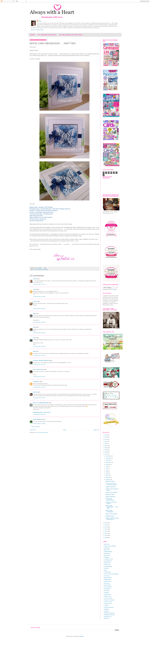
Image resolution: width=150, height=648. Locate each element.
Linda (34, 289)
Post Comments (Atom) (42, 432)
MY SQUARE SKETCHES (47, 35)
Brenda (35, 392)
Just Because (107, 572)
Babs (34, 313)
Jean (34, 327)
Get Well (106, 568)
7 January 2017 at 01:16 (39, 414)
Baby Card (106, 549)
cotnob (35, 301)
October (108, 460)
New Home (107, 583)
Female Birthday (37, 269)
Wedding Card (107, 616)
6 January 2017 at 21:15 (39, 397)
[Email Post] (45, 267)
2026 (105, 435)
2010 (105, 535)
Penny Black (107, 588)
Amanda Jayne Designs (110, 546)
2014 (105, 527)
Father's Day (107, 564)
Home (64, 429)
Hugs (105, 570)
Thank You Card (108, 601)
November (108, 458)
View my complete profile (37, 29)
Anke (34, 337)
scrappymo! (36, 381)
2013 (105, 529)
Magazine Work (108, 577)
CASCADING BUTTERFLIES (109, 499)
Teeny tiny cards (108, 598)
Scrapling (106, 592)
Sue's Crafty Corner (38, 369)
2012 (105, 531)
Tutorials (106, 605)
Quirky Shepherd (37, 419)
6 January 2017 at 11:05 (39, 364)
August (108, 464)
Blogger (82, 636)
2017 (105, 454)
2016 (105, 522)
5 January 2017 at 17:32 (39, 284)
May (107, 471)
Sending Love (107, 594)
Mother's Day (107, 581)
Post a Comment (36, 426)
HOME (32, 35)
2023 (105, 441)
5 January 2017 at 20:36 (39, 322)
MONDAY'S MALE (109, 481)
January (108, 479)
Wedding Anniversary (109, 614)
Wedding (106, 611)
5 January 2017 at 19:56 (39, 296)
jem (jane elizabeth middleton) (41, 360)
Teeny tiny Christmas (109, 600)
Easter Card (107, 562)
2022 (105, 443)
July (107, 466)
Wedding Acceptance (109, 613)
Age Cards (106, 544)
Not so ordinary (108, 586)
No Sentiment (107, 585)
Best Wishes (107, 553)
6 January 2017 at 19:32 (39, 387)
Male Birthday (45, 269)
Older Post (96, 429)
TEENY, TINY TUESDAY (111, 492)
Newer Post (33, 429)
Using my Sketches (109, 607)
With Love (106, 618)
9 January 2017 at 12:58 (39, 423)
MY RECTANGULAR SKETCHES (70, 35)
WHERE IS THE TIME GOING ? (110, 503)
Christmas (106, 557)
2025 (105, 437)
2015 (105, 524)
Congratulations (108, 560)
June (107, 468)
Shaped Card (107, 596)
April (107, 473)
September (109, 462)
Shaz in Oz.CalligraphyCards (40, 402)
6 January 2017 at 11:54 (39, 376)
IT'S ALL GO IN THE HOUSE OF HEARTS (111, 484)
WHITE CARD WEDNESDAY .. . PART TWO (111, 507)
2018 (105, 452)
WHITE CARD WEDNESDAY (109, 511)
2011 (105, 533)
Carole (35, 278)
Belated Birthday (108, 551)
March (107, 475)
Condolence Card (108, 559)
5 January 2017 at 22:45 (39, 332)
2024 (105, 439)
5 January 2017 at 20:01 (39, 308)
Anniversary (107, 548)
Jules (39, 21)
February (108, 477)
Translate (114, 289)
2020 (105, 447)
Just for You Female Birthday (111, 574)
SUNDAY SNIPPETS (110, 486)
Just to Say (107, 575)
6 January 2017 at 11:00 (39, 355)
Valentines (106, 609)
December (108, 456)
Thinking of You (108, 603)
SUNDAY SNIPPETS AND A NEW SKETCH (112, 519)
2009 (105, 537)
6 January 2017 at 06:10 (39, 346)
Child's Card (107, 555)
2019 (105, 449)
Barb (34, 351)
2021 (105, 445)
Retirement (107, 590)
